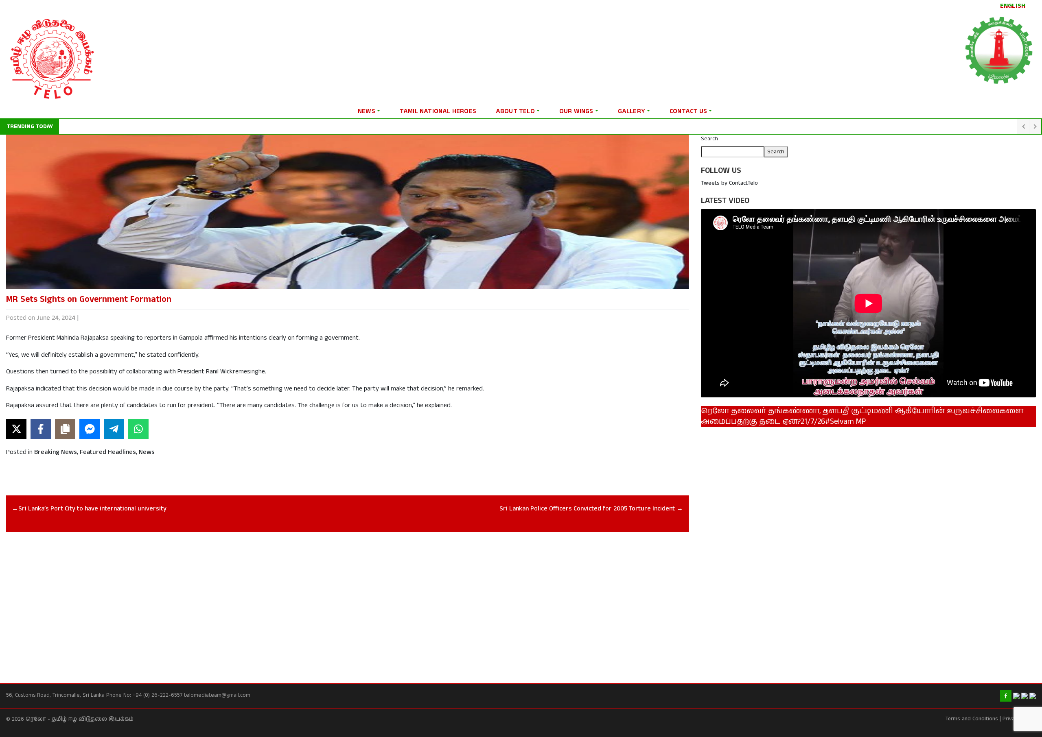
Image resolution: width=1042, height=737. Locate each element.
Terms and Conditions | (973, 719)
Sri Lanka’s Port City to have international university (92, 508)
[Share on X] (16, 429)
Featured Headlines (108, 452)
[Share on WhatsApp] (138, 429)
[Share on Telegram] (114, 429)
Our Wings (576, 111)
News (366, 111)
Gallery (631, 111)
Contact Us (688, 111)
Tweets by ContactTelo (729, 183)
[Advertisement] (250, 599)
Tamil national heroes (438, 111)
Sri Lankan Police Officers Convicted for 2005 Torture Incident (587, 508)
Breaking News (55, 452)
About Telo (515, 111)
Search (709, 139)
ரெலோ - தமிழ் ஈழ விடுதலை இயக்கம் (80, 719)
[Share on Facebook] (41, 429)
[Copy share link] (65, 429)
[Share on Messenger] (89, 429)
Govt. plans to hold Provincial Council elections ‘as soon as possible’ (148, 126)
